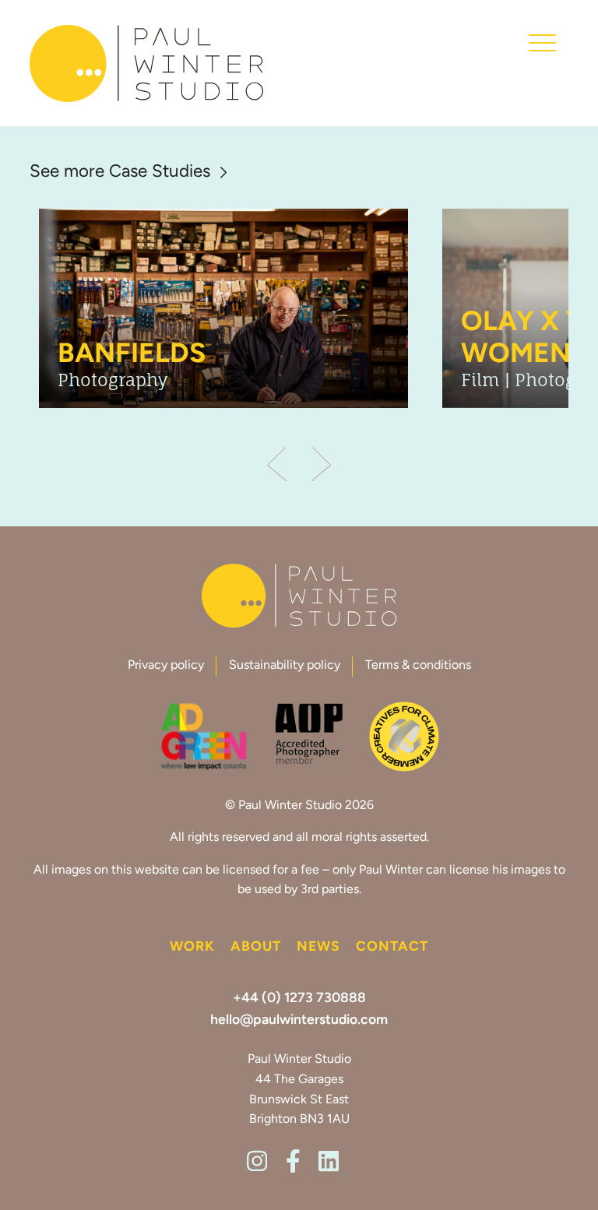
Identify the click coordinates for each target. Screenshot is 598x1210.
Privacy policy (166, 666)
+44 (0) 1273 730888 (299, 998)
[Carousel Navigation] (299, 465)
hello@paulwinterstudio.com (299, 1020)
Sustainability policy (284, 666)
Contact (392, 947)
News (318, 947)
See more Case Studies (120, 172)
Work (192, 947)
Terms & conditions (418, 666)
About (255, 947)
